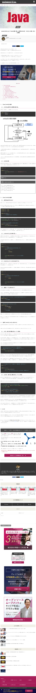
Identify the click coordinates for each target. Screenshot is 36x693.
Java (2, 479)
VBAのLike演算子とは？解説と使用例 (11, 656)
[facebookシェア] (14, 46)
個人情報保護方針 (23, 684)
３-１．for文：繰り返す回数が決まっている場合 (10, 96)
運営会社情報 (5, 684)
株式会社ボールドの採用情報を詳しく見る (17, 455)
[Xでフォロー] (18, 504)
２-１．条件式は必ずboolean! (7, 90)
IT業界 (4, 681)
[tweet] (18, 46)
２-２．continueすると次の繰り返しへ (8, 91)
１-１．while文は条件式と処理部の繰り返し (9, 86)
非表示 (19, 83)
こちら (15, 421)
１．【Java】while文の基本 (6, 85)
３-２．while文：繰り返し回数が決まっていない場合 (10, 97)
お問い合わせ (13, 684)
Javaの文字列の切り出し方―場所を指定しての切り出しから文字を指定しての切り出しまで (18, 665)
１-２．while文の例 (6, 87)
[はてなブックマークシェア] (22, 46)
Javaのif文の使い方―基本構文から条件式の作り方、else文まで (13, 493)
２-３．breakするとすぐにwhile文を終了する (9, 92)
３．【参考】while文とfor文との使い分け (8, 95)
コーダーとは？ (8, 669)
